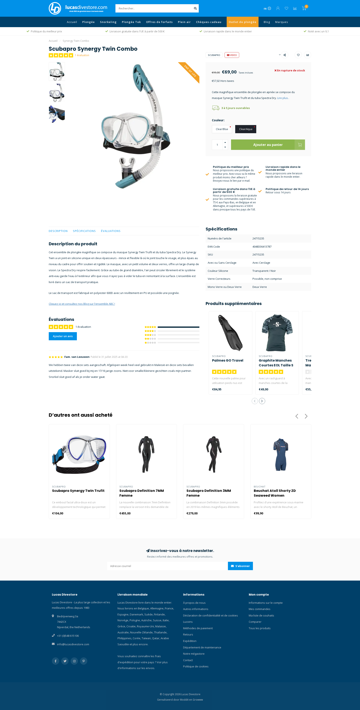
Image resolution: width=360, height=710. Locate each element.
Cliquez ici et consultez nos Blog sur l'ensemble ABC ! (82, 304)
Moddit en (186, 699)
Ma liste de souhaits (261, 615)
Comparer (255, 622)
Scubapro (214, 55)
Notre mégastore (194, 654)
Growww (198, 699)
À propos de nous (194, 603)
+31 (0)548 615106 (68, 636)
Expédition (189, 641)
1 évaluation (82, 55)
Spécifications (84, 231)
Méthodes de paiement (198, 628)
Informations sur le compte (266, 603)
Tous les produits (260, 628)
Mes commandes (259, 609)
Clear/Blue (222, 129)
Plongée (88, 22)
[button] (255, 401)
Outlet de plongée (242, 22)
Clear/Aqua (245, 129)
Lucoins (188, 622)
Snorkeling (108, 22)
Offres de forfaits (159, 22)
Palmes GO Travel (227, 360)
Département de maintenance (202, 647)
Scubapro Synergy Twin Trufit (78, 490)
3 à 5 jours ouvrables (235, 108)
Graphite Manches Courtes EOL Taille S (276, 363)
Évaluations (111, 231)
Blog (267, 22)
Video (233, 55)
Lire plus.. (283, 98)
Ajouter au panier (268, 144)
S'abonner (242, 566)
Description (58, 231)
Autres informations (195, 609)
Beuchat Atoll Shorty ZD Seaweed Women (275, 493)
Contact (188, 660)
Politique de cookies (196, 666)
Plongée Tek (131, 22)
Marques (281, 22)
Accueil (72, 22)
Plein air (184, 22)
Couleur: (218, 120)
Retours (188, 634)
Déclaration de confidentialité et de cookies (210, 615)
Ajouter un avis (63, 336)
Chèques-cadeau (208, 22)
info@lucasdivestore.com (73, 644)
